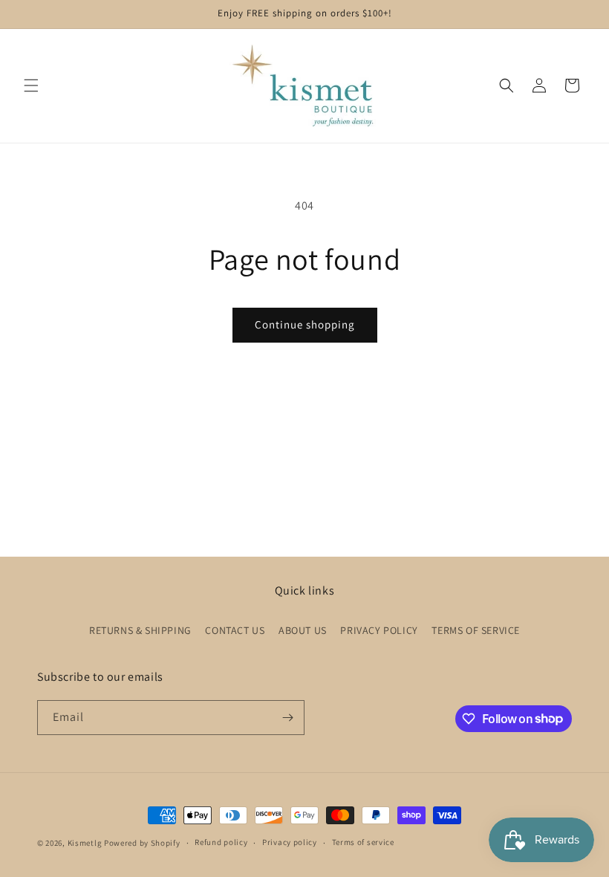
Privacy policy (289, 842)
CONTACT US (234, 630)
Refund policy (221, 842)
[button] (31, 85)
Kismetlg (85, 843)
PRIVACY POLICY (378, 630)
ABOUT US (303, 630)
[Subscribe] (287, 717)
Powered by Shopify (142, 843)
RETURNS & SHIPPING (140, 630)
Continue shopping (305, 324)
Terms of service (363, 842)
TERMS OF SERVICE (475, 630)
